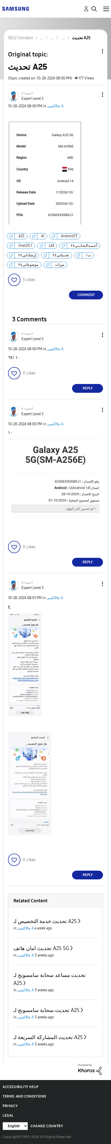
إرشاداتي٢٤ (27, 255)
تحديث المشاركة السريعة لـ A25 (48, 1037)
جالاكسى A (55, 106)
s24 (51, 245)
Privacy (10, 1106)
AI (42, 236)
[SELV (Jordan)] (15, 8)
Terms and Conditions (24, 1096)
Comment (86, 295)
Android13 (69, 236)
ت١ (88, 255)
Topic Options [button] (93, 51)
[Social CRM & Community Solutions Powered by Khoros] (89, 1069)
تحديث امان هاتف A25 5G (41, 948)
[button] (94, 95)
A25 (21, 236)
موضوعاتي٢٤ (28, 265)
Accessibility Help (20, 1087)
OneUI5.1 (25, 245)
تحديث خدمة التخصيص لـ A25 (45, 921)
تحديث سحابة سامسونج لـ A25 (46, 1010)
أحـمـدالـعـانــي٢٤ (84, 245)
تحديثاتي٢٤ (61, 255)
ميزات (60, 265)
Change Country (46, 1126)
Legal (8, 1115)
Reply (88, 388)
